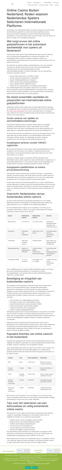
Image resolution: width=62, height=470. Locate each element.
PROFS (51, 5)
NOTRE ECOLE (36, 2)
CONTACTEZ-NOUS (33, 5)
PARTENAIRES (47, 2)
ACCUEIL (29, 2)
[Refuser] (59, 461)
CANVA (56, 5)
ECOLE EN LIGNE (43, 5)
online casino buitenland (16, 111)
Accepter (28, 467)
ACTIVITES (56, 2)
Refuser (35, 467)
